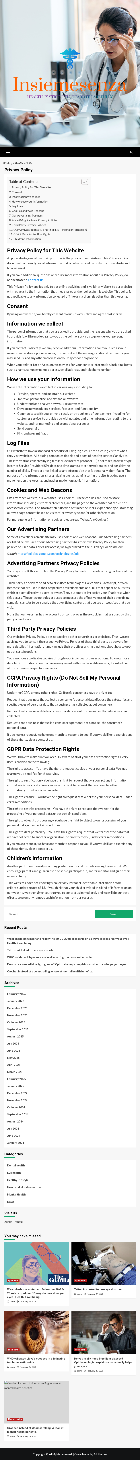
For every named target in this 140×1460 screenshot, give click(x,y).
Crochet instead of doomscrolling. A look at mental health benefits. (50, 971)
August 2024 (15, 1121)
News (10, 1201)
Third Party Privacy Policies (29, 225)
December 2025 (17, 1008)
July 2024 (13, 1128)
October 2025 (16, 1022)
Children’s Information (27, 239)
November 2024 (17, 1100)
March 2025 (14, 1071)
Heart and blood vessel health (26, 1187)
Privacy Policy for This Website (31, 187)
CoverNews (81, 1454)
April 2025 (13, 1064)
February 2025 (16, 1079)
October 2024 (16, 1107)
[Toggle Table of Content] (83, 182)
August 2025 (15, 1036)
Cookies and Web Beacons (28, 210)
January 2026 (15, 1001)
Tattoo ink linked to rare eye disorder (31, 950)
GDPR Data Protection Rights (31, 234)
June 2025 (13, 1050)
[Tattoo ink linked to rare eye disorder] (103, 1263)
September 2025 (17, 1029)
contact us (35, 280)
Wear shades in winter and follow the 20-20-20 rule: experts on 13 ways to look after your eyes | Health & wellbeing (68, 941)
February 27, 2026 (95, 1294)
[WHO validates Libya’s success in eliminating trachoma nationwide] (36, 1332)
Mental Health (16, 1194)
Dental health (16, 1165)
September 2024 (17, 1114)
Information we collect (26, 196)
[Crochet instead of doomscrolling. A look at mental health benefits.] (36, 1402)
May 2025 (13, 1057)
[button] (8, 151)
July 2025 (13, 1043)
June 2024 (13, 1135)
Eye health (14, 1172)
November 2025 (17, 1015)
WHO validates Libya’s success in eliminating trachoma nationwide (49, 957)
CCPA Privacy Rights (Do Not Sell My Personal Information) (50, 229)
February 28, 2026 (28, 1302)
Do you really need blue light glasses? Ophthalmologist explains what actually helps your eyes (66, 964)
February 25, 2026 (95, 1371)
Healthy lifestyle (18, 1180)
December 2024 (17, 1093)
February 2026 (16, 993)
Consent (17, 192)
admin (12, 1302)
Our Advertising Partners (27, 215)
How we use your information (30, 201)
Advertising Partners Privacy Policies (34, 220)
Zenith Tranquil (13, 1221)
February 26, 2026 (28, 1367)
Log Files (17, 206)
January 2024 (15, 1142)
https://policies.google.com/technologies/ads (48, 554)
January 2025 (15, 1086)
